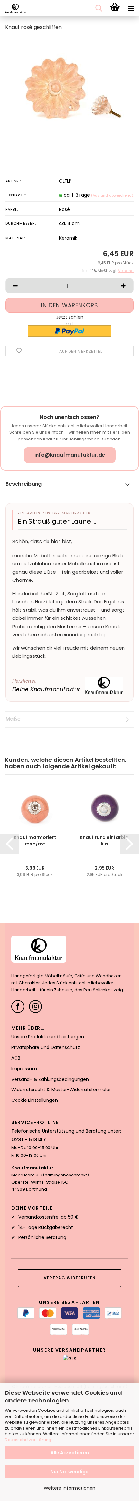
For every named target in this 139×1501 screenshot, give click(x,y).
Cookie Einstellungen (34, 1100)
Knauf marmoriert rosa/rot (35, 840)
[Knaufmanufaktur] (13, 8)
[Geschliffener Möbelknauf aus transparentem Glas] (69, 85)
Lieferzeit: (16, 195)
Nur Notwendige (69, 1471)
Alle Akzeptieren (69, 1452)
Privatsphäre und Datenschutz (45, 1047)
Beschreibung (23, 483)
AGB (15, 1058)
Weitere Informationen (69, 1488)
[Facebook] (17, 1006)
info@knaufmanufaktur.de (69, 454)
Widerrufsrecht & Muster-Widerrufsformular (61, 1089)
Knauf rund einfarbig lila (104, 840)
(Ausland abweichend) (112, 195)
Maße (13, 718)
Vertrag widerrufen (70, 1277)
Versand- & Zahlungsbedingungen (50, 1079)
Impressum (24, 1068)
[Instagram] (35, 1006)
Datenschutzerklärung (28, 1440)
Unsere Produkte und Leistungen (47, 1037)
